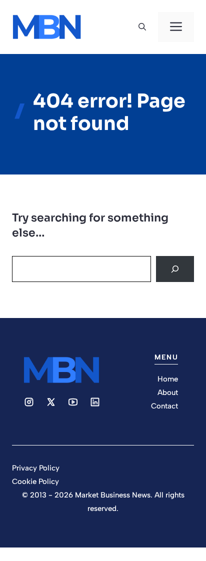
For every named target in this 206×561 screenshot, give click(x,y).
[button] (142, 27)
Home (168, 379)
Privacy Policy (36, 468)
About (168, 392)
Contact (164, 406)
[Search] (175, 269)
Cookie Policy (35, 481)
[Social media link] (29, 402)
